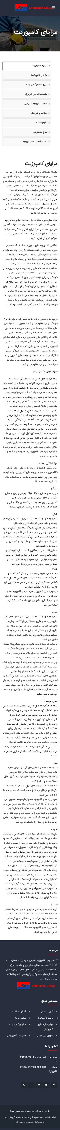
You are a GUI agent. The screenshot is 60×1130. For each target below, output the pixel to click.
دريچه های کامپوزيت (36, 85)
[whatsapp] (24, 1085)
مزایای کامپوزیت (39, 75)
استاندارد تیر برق (39, 113)
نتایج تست (41, 123)
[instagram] (39, 1085)
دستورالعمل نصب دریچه (35, 142)
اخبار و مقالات (19, 1011)
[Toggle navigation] (53, 8)
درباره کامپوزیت (39, 66)
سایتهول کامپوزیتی (16, 1036)
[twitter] (46, 1085)
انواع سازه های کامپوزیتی (45, 1026)
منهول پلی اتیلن (45, 1036)
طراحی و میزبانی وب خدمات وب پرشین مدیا (30, 1111)
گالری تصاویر (46, 1011)
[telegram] (31, 1085)
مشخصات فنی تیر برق (36, 94)
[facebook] (54, 1085)
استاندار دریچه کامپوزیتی (35, 104)
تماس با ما (20, 1018)
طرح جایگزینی (40, 132)
